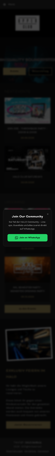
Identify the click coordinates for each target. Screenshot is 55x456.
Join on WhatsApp (29, 238)
